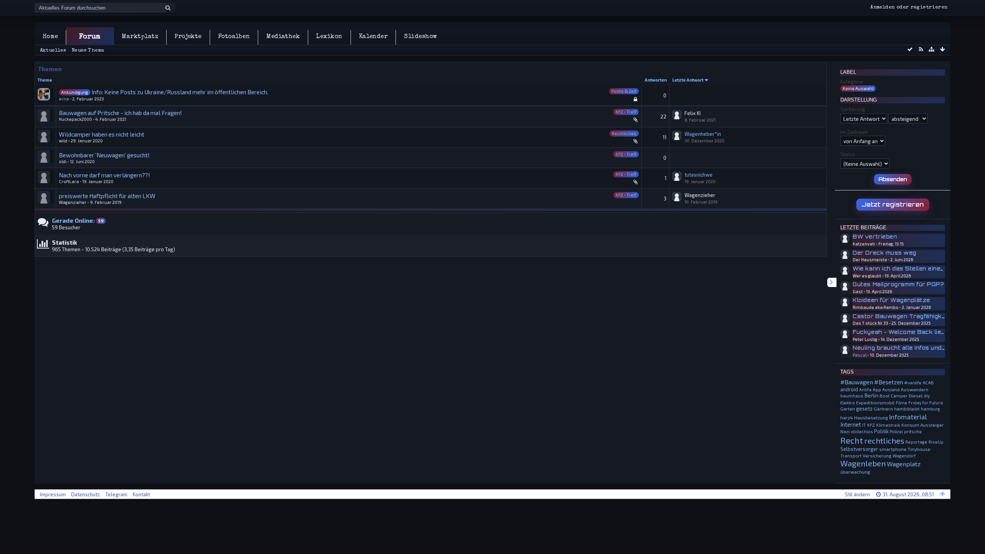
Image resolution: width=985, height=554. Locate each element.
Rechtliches (624, 133)
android (849, 389)
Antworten (655, 79)
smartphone (893, 449)
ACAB (928, 382)
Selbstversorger (859, 449)
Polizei (896, 431)
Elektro (847, 402)
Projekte (188, 37)
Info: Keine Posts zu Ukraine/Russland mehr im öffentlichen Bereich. (180, 91)
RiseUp (935, 441)
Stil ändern (857, 494)
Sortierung (852, 109)
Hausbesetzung (871, 417)
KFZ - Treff (626, 111)
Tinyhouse (919, 449)
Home (50, 37)
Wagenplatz (904, 463)
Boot (885, 395)
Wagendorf (904, 455)
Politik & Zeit (623, 90)
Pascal (859, 354)
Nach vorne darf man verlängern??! (104, 175)
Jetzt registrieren (892, 204)
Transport (850, 455)
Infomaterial (908, 417)
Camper (899, 395)
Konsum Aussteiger (923, 424)
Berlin (871, 395)
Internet (850, 424)
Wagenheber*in (702, 134)
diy (927, 395)
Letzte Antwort (687, 79)
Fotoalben (234, 37)
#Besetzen (888, 382)
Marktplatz (140, 37)
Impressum (53, 494)
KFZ (871, 424)
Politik (881, 431)
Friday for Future (925, 402)
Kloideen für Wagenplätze (891, 300)
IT (864, 424)
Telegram (116, 494)
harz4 (846, 417)
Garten (847, 408)
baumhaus (851, 395)
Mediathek (283, 37)
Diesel (916, 395)
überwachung (855, 471)
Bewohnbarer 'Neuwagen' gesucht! (104, 155)
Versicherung (877, 455)
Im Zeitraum (854, 132)
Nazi (845, 431)
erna (64, 98)
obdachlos (862, 431)
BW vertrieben (875, 237)
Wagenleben (863, 463)
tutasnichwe (698, 175)
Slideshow (420, 37)
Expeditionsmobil (875, 402)
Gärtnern (883, 408)
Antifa (865, 389)
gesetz (864, 408)
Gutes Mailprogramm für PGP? (898, 284)
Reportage (916, 441)
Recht (851, 440)
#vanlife (913, 382)
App (877, 389)
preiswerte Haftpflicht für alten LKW (107, 195)
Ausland (891, 389)
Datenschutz (85, 494)
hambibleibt (907, 408)
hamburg (930, 408)
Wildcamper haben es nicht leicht (101, 134)
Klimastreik (888, 424)
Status (847, 154)
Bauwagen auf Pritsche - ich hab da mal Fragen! (120, 112)
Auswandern (914, 389)
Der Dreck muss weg (884, 253)
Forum (90, 36)
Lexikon (329, 37)
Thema (45, 79)
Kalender (373, 37)
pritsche (913, 431)
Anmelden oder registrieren (908, 7)
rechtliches (884, 440)
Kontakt (141, 494)
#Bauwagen (856, 381)
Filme (901, 402)
